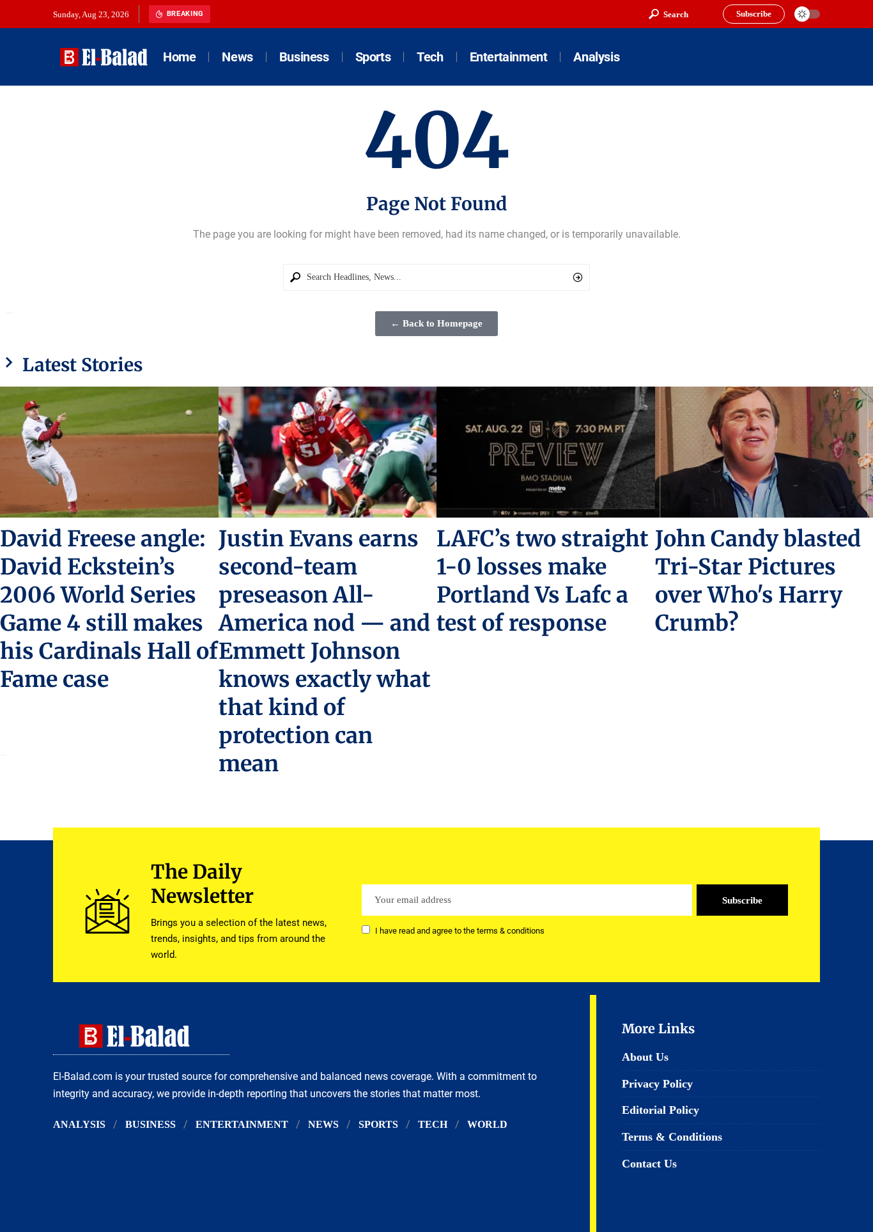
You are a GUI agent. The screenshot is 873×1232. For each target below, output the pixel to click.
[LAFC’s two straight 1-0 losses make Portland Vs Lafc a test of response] (545, 452)
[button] (668, 14)
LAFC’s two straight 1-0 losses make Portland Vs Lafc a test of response (542, 580)
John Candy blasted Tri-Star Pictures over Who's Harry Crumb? (758, 580)
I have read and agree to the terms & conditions (460, 931)
